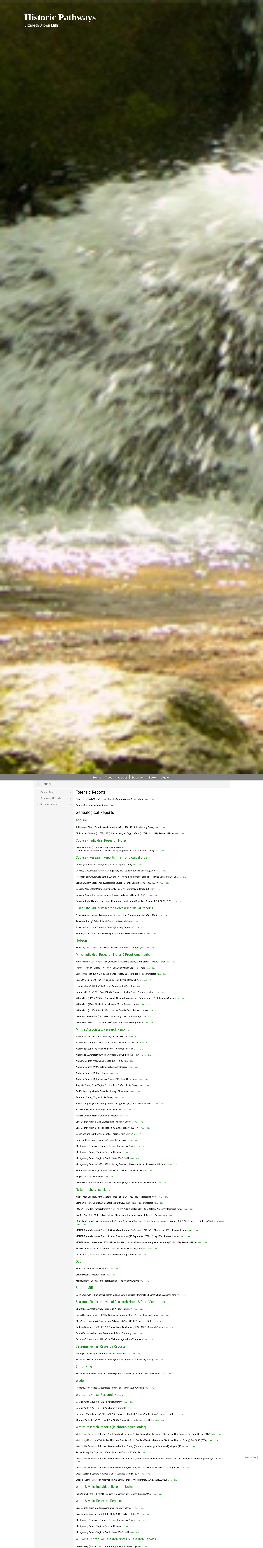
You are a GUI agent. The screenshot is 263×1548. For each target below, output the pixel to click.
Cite (152, 799)
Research (138, 777)
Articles (123, 777)
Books (153, 777)
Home (97, 777)
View (146, 799)
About (109, 777)
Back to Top (251, 1457)
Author (165, 777)
